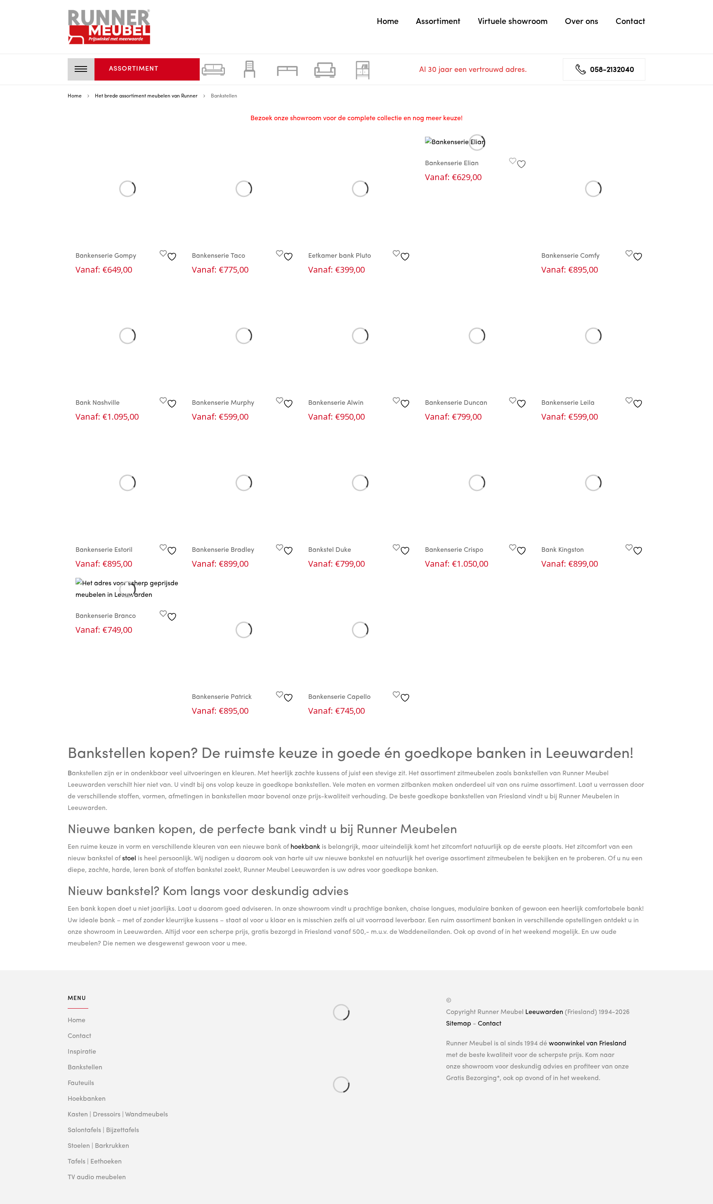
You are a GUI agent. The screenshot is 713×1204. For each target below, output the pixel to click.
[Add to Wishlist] (169, 254)
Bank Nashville (98, 403)
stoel (129, 858)
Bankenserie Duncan (456, 403)
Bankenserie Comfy (570, 256)
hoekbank (305, 847)
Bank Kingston (562, 550)
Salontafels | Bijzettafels (103, 1130)
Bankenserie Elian (452, 163)
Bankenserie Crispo (454, 550)
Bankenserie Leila (568, 403)
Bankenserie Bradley (223, 550)
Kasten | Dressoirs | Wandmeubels (118, 1114)
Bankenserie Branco (106, 616)
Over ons (581, 22)
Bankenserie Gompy (106, 256)
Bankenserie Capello (339, 697)
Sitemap (458, 1024)
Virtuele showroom (513, 22)
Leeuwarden (544, 1012)
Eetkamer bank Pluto (339, 256)
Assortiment (438, 22)
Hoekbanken (87, 1099)
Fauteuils (81, 1083)
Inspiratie (82, 1052)
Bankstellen (85, 1067)
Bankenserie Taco (218, 256)
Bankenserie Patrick (222, 697)
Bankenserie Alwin (336, 403)
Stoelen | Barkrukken (98, 1146)
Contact (630, 22)
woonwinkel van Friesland (587, 1043)
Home (388, 22)
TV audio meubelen (97, 1177)
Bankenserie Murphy (223, 403)
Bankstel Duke (329, 550)
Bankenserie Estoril (104, 550)
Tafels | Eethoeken (95, 1162)
